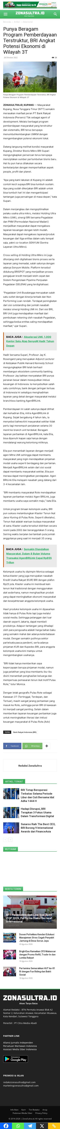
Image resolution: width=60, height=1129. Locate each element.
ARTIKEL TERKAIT (14, 781)
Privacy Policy (41, 1113)
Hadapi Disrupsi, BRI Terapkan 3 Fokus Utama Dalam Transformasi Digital (37, 812)
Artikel (17, 21)
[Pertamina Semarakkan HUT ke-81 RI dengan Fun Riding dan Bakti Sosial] (9, 971)
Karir (23, 1109)
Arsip (45, 1109)
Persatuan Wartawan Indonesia (20, 1045)
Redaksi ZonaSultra (30, 765)
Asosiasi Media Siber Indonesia (20, 1049)
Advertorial (28, 21)
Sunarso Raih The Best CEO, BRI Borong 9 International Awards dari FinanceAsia (38, 828)
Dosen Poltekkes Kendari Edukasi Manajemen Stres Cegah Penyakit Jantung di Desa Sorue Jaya (36, 937)
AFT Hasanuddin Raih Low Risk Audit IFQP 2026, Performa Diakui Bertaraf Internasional (29, 918)
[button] (5, 14)
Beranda (7, 21)
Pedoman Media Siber (22, 1113)
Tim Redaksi (34, 1109)
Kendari (13, 1016)
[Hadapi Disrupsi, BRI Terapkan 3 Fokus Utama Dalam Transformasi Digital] (11, 812)
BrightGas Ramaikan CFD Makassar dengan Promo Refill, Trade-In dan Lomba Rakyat (37, 954)
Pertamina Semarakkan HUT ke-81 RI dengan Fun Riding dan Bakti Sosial (37, 971)
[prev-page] (5, 840)
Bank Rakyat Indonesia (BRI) (24, 732)
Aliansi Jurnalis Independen (18, 1042)
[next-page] (10, 840)
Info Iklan (14, 1109)
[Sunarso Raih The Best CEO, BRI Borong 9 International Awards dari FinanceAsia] (11, 827)
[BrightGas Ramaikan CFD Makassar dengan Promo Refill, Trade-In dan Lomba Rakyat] (9, 954)
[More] (46, 746)
